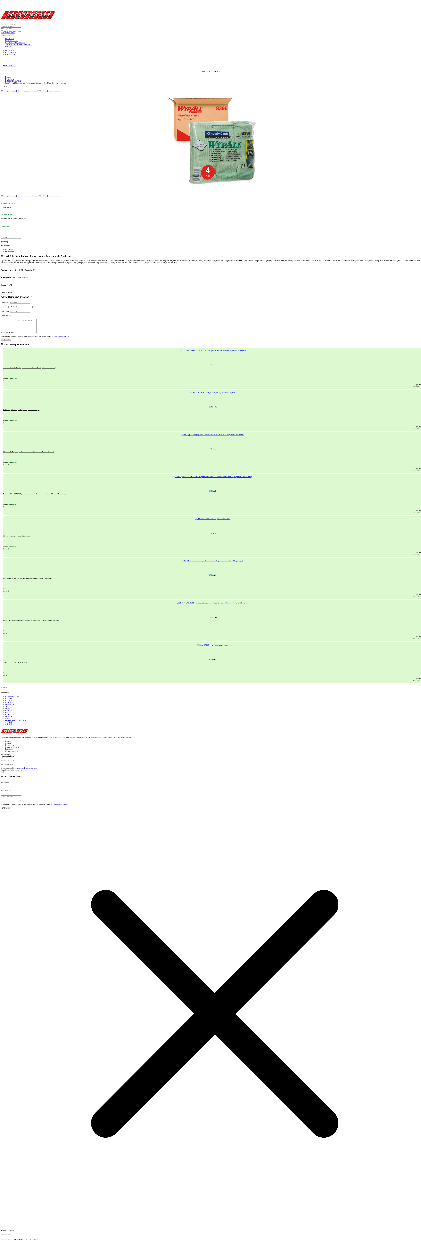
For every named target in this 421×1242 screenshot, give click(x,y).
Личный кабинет (11, 751)
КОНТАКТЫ (10, 47)
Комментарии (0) (11, 251)
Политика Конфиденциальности (25, 768)
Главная (8, 77)
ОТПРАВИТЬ (6, 339)
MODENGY (9, 716)
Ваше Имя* (5, 302)
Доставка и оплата (12, 747)
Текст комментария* (8, 332)
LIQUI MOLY (10, 714)
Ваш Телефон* (6, 307)
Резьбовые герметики (15, 720)
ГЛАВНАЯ (9, 39)
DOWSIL (8, 710)
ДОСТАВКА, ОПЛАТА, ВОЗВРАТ (18, 45)
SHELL (8, 706)
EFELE (8, 712)
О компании (9, 743)
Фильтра (9, 722)
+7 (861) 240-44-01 (8, 24)
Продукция (9, 79)
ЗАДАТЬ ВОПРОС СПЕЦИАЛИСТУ (20, 61)
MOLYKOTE (10, 704)
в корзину (4, 242)
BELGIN (8, 700)
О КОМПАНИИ (11, 41)
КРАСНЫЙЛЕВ (29, 770)
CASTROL (9, 702)
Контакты (9, 749)
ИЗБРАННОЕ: (9, 66)
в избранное (5, 246)
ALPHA (8, 718)
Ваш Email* (5, 311)
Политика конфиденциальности (60, 336)
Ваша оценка (6, 316)
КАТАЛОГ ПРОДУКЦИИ (15, 43)
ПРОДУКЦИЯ (10, 52)
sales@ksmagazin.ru (9, 26)
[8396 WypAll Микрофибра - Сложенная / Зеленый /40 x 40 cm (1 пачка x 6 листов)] (213, 142)
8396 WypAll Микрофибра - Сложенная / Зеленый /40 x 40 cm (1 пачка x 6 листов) (35, 83)
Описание (9, 249)
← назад (4, 87)
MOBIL (8, 708)
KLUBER (8, 698)
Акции (8, 724)
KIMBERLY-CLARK (13, 81)
